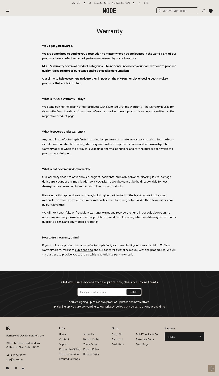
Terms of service (69, 353)
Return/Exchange (69, 358)
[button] (178, 11)
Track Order (90, 344)
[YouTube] (25, 368)
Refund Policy (91, 353)
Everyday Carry (145, 339)
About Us (88, 334)
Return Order (91, 339)
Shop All (116, 334)
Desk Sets (118, 344)
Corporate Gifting (69, 348)
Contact (64, 339)
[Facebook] (9, 368)
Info (62, 328)
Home (62, 334)
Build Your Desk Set (147, 334)
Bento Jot (117, 339)
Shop (115, 328)
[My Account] (204, 11)
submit (134, 292)
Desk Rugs (142, 344)
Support (64, 344)
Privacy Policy (91, 348)
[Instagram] (17, 368)
